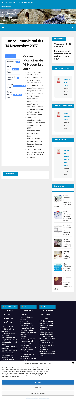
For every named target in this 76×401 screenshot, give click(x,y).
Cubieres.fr (9, 13)
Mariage (66, 252)
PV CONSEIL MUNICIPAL (26, 2)
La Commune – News (27, 311)
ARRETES (4, 2)
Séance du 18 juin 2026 (67, 116)
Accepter (38, 382)
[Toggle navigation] (73, 27)
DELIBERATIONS (6, 6)
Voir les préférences (38, 393)
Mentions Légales (44, 398)
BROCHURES (13, 2)
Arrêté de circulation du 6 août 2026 (67, 158)
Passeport (67, 278)
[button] (73, 363)
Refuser (38, 388)
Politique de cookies (32, 398)
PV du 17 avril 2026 (67, 82)
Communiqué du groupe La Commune (26, 319)
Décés (65, 240)
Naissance (67, 264)
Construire (67, 226)
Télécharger (10, 56)
